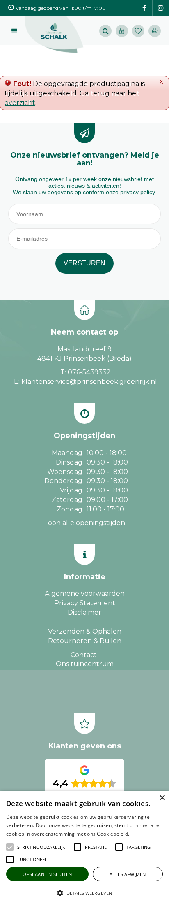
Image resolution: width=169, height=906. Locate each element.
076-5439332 (89, 372)
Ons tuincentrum (85, 664)
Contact (84, 655)
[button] (41, 847)
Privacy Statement (84, 603)
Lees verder (143, 834)
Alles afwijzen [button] (128, 874)
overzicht (20, 103)
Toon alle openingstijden (84, 523)
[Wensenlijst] (138, 31)
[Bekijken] (154, 31)
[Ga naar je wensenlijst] (140, 31)
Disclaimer (84, 612)
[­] (144, 8)
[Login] (122, 31)
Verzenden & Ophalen (84, 631)
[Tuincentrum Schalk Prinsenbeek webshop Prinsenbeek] (54, 34)
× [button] (162, 798)
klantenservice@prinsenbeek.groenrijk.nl (89, 382)
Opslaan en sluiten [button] (47, 874)
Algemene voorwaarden (85, 593)
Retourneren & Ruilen (84, 641)
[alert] (84, 848)
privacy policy (137, 192)
